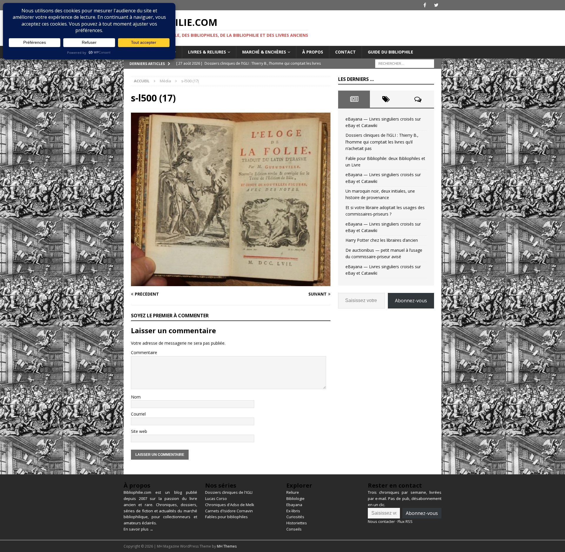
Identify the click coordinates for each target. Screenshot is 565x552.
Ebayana (294, 504)
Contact (345, 52)
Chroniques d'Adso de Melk (229, 504)
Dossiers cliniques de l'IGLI (228, 492)
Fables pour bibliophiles (226, 516)
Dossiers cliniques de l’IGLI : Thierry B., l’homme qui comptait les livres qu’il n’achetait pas (381, 141)
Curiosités (295, 516)
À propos (312, 52)
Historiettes (296, 523)
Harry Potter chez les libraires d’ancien (381, 240)
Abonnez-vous (411, 300)
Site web (139, 431)
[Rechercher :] (404, 63)
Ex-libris (293, 510)
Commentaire (144, 352)
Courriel (138, 414)
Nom (136, 397)
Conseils (294, 529)
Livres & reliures (207, 52)
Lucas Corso (216, 498)
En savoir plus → (138, 529)
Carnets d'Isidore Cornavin (229, 510)
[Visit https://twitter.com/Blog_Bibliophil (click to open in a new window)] (436, 5)
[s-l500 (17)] (230, 283)
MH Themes (227, 546)
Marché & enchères (264, 52)
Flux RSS (405, 521)
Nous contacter (381, 521)
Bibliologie (295, 498)
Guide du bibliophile (390, 52)
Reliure (292, 492)
